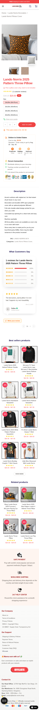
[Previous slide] (5, 42)
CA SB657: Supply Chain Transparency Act (16, 627)
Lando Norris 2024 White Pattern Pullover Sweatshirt (10, 432)
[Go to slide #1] (14, 71)
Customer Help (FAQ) (9, 648)
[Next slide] (34, 42)
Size (4, 99)
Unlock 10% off (4, 701)
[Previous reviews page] (23, 326)
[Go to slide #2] (25, 71)
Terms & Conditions (8, 618)
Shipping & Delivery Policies (11, 636)
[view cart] (36, 6)
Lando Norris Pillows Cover (12, 16)
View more (19, 474)
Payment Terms (7, 639)
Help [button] (35, 707)
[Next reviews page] (34, 326)
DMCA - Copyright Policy (10, 624)
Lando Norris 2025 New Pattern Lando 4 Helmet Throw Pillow (28, 506)
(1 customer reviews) (19, 91)
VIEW (10, 361)
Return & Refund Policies (10, 642)
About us (5, 615)
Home (4, 13)
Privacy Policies (7, 621)
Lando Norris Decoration (17, 13)
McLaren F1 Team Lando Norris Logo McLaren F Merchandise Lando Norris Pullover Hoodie (29, 369)
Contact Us (6, 645)
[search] (30, 6)
